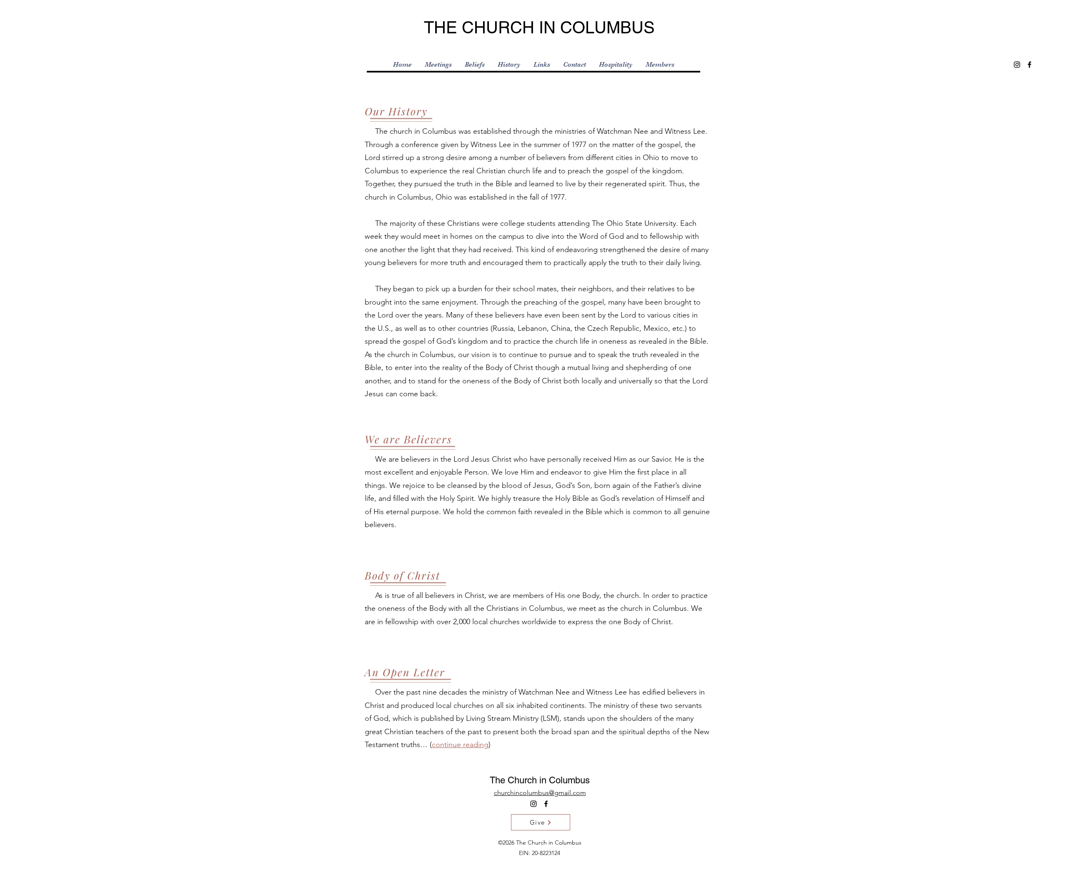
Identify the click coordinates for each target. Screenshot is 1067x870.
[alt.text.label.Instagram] (1017, 64)
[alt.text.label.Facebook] (1029, 64)
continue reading (460, 744)
